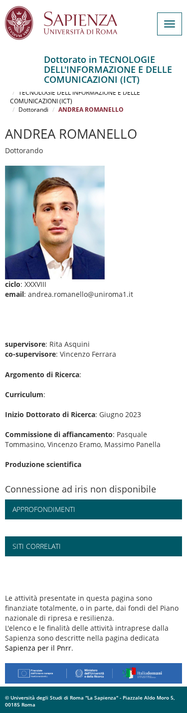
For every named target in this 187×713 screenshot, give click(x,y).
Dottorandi (33, 109)
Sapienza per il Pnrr (38, 648)
